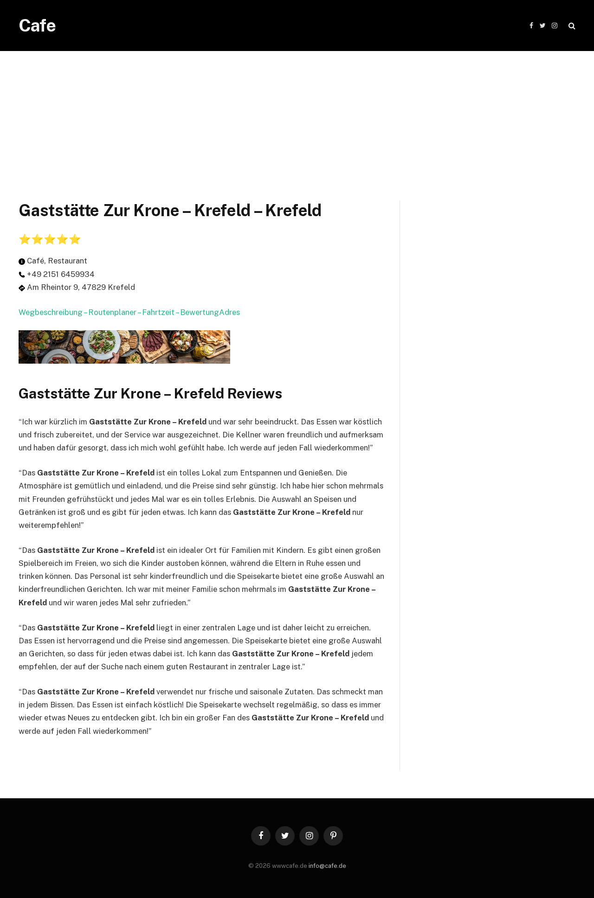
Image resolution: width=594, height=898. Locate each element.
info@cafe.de (327, 865)
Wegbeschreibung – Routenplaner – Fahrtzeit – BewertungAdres (129, 312)
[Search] (571, 25)
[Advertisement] (297, 116)
